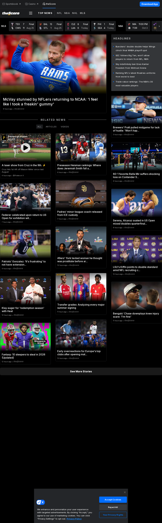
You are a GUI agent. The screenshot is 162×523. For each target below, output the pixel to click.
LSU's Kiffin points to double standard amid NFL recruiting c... (135, 268)
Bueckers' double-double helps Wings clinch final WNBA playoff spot (135, 48)
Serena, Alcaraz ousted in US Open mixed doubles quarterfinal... (134, 222)
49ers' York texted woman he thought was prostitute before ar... (79, 260)
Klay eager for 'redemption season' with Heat (23, 309)
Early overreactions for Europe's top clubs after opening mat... (79, 353)
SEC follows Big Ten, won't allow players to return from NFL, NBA (133, 57)
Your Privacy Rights (113, 515)
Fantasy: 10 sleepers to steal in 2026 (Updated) (23, 356)
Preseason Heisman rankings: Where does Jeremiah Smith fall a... (79, 167)
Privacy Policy (74, 518)
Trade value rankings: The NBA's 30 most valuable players (134, 83)
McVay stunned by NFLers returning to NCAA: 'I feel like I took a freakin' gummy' (50, 101)
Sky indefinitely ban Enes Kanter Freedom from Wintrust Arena (132, 66)
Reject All (113, 507)
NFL (59, 13)
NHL (75, 13)
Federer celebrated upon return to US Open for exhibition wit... (24, 216)
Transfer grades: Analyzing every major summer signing (81, 306)
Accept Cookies (113, 499)
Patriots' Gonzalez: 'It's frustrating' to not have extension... (24, 263)
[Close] (125, 492)
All (39, 126)
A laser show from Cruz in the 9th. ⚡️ (24, 165)
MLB (83, 13)
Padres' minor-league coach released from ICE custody (79, 213)
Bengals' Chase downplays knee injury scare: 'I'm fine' (136, 315)
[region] (81, 506)
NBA (67, 13)
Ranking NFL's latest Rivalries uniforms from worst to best (136, 75)
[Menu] (31, 13)
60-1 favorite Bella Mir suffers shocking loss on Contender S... (136, 175)
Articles (51, 126)
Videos (65, 126)
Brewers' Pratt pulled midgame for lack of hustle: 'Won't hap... (136, 129)
